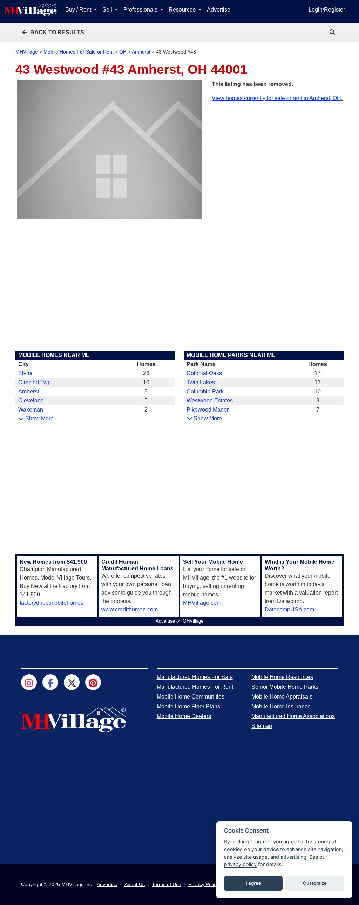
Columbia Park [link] (205, 391)
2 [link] (146, 410)
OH (123, 52)
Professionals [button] (141, 10)
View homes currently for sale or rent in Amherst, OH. (277, 98)
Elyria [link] (25, 373)
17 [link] (317, 373)
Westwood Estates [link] (210, 401)
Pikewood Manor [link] (208, 410)
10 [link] (146, 382)
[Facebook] (50, 682)
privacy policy (240, 864)
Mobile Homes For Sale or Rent (78, 52)
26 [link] (146, 373)
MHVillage (26, 52)
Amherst (141, 52)
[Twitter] (72, 682)
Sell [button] (108, 10)
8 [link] (146, 391)
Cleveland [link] (31, 401)
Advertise (218, 10)
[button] (53, 32)
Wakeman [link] (30, 410)
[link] (333, 32)
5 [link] (146, 401)
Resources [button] (183, 10)
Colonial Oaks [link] (204, 373)
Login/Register (327, 10)
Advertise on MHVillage (179, 621)
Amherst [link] (28, 391)
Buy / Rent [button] (79, 10)
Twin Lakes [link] (201, 382)
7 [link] (317, 410)
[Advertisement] (278, 152)
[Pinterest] (93, 682)
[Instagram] (29, 682)
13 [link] (317, 382)
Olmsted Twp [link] (34, 382)
